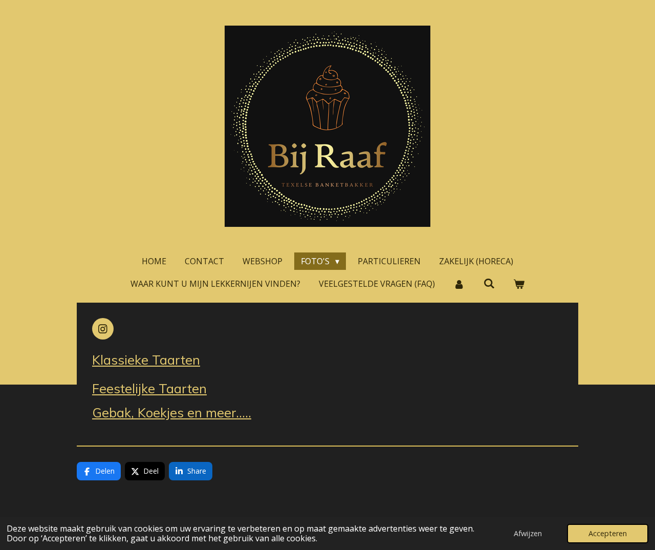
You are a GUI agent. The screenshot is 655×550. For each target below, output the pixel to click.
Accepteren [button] (607, 533)
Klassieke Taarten (146, 359)
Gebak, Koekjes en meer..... (171, 412)
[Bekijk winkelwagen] (519, 283)
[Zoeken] (488, 283)
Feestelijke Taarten (149, 388)
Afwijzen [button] (528, 533)
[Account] (459, 283)
